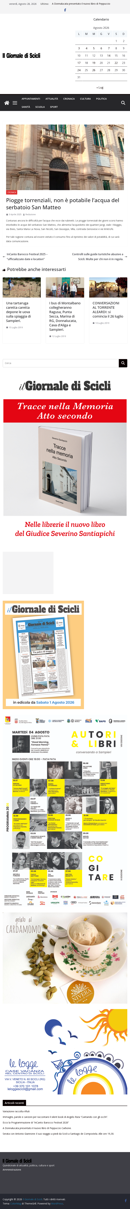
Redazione (31, 214)
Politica (101, 98)
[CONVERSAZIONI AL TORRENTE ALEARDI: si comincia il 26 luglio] (108, 280)
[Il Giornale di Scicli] (7, 103)
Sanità (26, 106)
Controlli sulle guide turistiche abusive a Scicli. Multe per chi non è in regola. (97, 256)
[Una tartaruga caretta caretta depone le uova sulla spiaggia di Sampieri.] (22, 280)
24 (78, 70)
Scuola (40, 106)
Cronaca (69, 98)
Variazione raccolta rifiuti (16, 1111)
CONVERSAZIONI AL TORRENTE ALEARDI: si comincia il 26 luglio (108, 310)
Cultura (85, 98)
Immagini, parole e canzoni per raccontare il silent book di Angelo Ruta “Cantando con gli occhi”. (55, 1117)
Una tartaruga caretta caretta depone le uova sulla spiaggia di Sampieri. (18, 312)
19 (93, 63)
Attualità (52, 98)
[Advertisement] (28, 573)
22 (116, 63)
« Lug (99, 87)
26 (93, 70)
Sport (54, 106)
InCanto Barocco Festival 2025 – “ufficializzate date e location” (27, 256)
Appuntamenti (31, 98)
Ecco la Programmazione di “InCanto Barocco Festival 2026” (36, 1122)
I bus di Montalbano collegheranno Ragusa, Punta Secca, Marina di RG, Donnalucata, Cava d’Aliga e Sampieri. (65, 316)
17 (78, 63)
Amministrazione (12, 1169)
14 (108, 55)
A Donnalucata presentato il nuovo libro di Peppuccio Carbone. (37, 1128)
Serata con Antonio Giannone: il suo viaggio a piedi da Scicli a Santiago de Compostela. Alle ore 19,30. (58, 1133)
